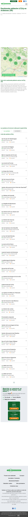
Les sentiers (7, 131)
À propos (13, 1)
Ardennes (19, 13)
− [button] (2, 51)
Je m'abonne (14, 408)
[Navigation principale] (26, 4)
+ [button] (2, 49)
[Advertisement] (14, 32)
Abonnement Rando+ (14, 480)
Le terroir (17, 131)
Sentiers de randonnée (6, 13)
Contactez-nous (14, 486)
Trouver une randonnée (10, 475)
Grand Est (14, 13)
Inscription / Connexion (14, 478)
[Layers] (25, 49)
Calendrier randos (7, 483)
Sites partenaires (20, 483)
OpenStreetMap (20, 76)
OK (18, 515)
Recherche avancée (9, 75)
